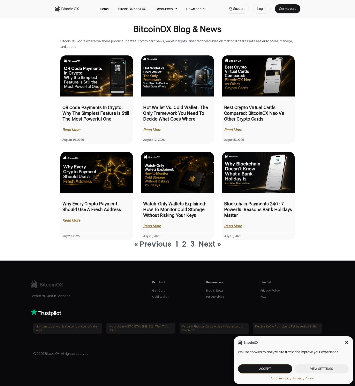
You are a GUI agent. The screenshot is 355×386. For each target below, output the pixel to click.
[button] (347, 342)
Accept (265, 369)
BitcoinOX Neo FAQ (132, 9)
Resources (164, 9)
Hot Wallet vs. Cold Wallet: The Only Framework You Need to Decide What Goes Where (175, 113)
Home (104, 9)
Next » (210, 244)
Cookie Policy (281, 378)
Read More (71, 130)
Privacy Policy (303, 378)
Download (193, 9)
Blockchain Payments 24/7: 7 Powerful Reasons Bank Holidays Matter (258, 209)
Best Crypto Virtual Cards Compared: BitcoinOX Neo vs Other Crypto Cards (254, 113)
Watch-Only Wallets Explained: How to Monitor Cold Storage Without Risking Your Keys (174, 209)
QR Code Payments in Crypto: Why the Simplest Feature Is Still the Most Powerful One (95, 113)
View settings (321, 369)
